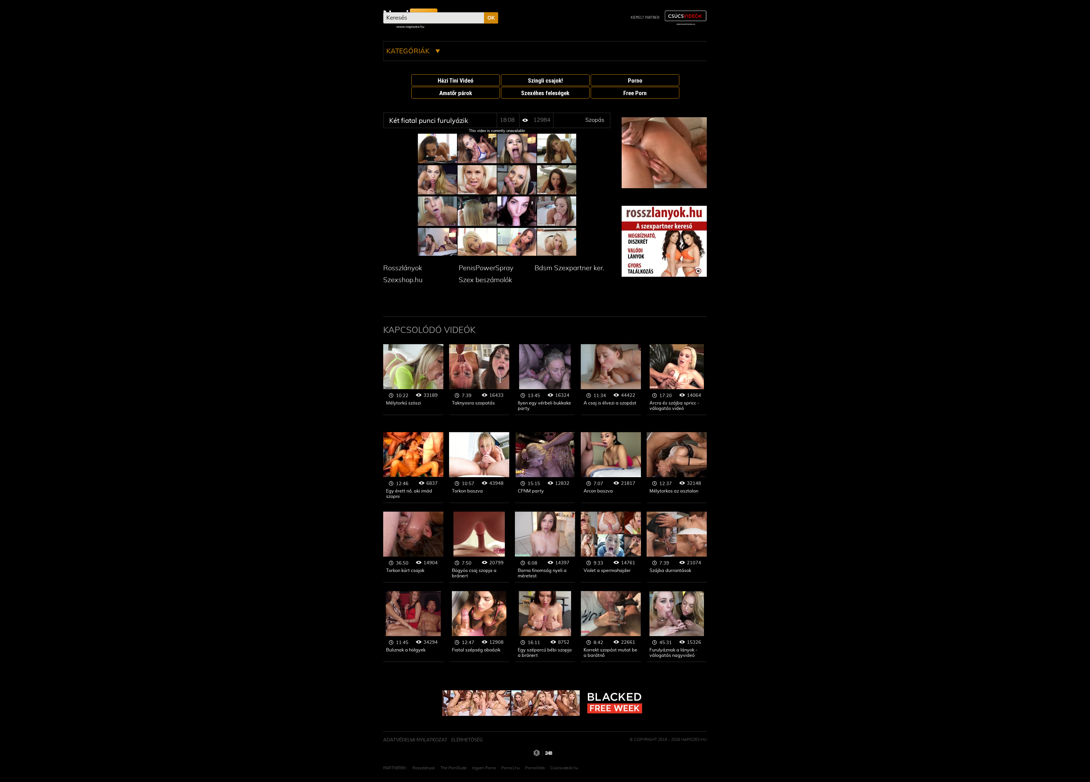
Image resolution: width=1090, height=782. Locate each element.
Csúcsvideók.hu (564, 768)
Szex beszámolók (485, 280)
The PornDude (454, 768)
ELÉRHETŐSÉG (467, 740)
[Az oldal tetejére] (709, 765)
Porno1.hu (510, 768)
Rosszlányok (402, 268)
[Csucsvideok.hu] (685, 17)
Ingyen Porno (484, 768)
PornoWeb (535, 768)
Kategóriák (408, 51)
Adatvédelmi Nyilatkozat (415, 740)
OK (491, 18)
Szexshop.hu (403, 280)
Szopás (594, 120)
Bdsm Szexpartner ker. (569, 268)
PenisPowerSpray (486, 268)
